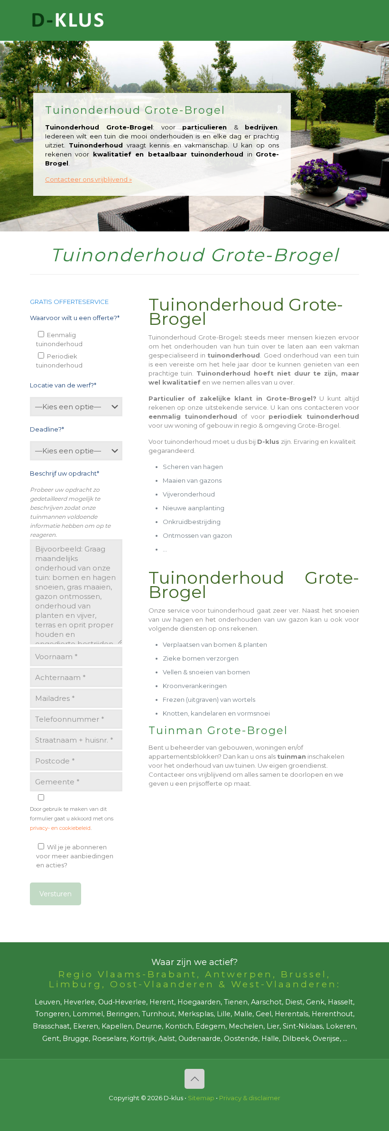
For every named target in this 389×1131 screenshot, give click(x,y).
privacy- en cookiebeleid (60, 828)
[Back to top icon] (194, 1079)
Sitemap (201, 1098)
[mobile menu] (341, 20)
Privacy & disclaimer (249, 1098)
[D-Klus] (67, 20)
